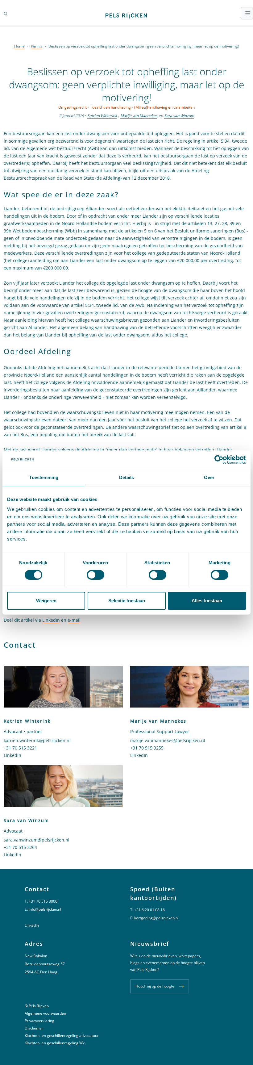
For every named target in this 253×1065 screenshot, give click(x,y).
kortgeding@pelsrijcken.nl (156, 918)
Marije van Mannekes (138, 115)
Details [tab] (126, 477)
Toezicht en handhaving (110, 107)
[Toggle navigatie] (247, 13)
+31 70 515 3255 (147, 748)
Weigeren (46, 600)
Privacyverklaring (39, 1020)
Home (19, 46)
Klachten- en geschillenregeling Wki (55, 1043)
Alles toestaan (207, 600)
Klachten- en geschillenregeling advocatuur (62, 1035)
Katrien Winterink (102, 115)
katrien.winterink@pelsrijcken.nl (37, 740)
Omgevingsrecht (72, 107)
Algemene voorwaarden (45, 1013)
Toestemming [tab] (43, 477)
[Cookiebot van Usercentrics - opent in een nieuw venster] (219, 459)
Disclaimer (34, 1028)
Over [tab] (209, 477)
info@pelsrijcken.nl (45, 909)
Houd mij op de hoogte (154, 986)
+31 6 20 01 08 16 (149, 910)
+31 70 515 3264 (20, 847)
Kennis (36, 46)
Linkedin (32, 925)
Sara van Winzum (179, 115)
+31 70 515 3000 (43, 901)
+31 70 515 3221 (20, 748)
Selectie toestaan (126, 600)
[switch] (95, 575)
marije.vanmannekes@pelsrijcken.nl (167, 740)
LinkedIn (51, 620)
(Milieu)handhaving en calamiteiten (164, 107)
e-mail (74, 620)
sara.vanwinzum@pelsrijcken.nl (36, 840)
